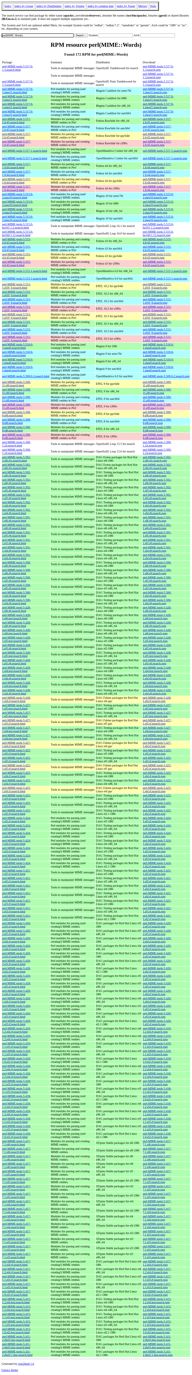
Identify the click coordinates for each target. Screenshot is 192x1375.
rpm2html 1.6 (26, 1363)
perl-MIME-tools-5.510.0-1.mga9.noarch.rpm (158, 346)
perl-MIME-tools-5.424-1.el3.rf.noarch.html (16, 849)
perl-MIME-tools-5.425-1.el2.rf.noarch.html (16, 812)
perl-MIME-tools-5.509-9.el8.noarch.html (16, 414)
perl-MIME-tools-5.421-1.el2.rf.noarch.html (16, 917)
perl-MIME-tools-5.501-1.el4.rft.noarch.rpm (157, 549)
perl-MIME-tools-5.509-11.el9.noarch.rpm (157, 383)
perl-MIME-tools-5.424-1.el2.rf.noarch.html (16, 864)
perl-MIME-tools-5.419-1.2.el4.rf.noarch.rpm (157, 1030)
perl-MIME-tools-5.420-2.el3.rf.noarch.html (16, 955)
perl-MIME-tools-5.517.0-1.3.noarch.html (17, 68)
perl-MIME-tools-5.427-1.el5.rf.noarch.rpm (157, 722)
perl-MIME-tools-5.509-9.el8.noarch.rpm (157, 414)
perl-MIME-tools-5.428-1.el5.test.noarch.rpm (157, 639)
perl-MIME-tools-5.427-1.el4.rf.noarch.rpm (157, 744)
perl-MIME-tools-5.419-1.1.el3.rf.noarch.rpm (157, 1045)
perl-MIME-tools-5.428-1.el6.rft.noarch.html (16, 609)
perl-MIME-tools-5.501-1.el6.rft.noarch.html (16, 519)
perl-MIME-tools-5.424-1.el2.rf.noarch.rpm (157, 864)
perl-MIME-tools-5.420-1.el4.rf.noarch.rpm (157, 992)
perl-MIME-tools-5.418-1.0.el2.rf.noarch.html (16, 1135)
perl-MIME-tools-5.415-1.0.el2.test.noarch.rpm (157, 1330)
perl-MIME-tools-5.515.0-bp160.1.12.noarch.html (17, 233)
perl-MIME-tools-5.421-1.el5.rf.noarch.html (16, 872)
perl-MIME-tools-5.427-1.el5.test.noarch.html (16, 707)
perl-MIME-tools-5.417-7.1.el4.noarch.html (16, 1203)
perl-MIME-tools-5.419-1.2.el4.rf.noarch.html (16, 1030)
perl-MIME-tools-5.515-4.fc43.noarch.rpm (157, 241)
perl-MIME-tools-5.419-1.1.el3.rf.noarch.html (16, 1045)
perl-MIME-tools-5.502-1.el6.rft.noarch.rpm (157, 474)
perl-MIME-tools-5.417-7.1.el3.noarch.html (16, 1233)
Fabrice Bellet (10, 1370)
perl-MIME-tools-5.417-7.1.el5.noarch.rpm (157, 1173)
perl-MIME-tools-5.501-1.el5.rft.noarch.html (16, 534)
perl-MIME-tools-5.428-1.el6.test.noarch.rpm (157, 616)
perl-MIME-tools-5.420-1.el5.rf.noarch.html (16, 977)
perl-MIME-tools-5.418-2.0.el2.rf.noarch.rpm (157, 1097)
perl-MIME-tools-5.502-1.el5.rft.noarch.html (16, 489)
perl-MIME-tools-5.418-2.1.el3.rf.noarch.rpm (157, 1082)
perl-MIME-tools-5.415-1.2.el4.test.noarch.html (16, 1300)
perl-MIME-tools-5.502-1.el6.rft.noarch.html (16, 474)
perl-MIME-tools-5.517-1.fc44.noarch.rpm (157, 166)
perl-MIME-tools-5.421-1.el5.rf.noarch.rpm (157, 872)
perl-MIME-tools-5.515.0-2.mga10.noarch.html (17, 196)
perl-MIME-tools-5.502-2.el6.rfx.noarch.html (16, 459)
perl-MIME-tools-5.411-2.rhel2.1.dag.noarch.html (17, 1353)
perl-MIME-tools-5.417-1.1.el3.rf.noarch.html (16, 1278)
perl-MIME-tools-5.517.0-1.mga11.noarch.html (17, 90)
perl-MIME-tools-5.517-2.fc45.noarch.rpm (157, 120)
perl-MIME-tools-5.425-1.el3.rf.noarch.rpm (157, 797)
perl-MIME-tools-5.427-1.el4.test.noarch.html (16, 729)
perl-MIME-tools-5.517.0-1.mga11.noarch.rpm (158, 90)
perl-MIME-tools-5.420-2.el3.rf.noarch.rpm (157, 955)
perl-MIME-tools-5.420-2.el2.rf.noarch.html (16, 970)
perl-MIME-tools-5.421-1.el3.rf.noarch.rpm (157, 902)
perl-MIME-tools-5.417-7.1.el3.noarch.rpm (157, 1233)
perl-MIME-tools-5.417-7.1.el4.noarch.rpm (157, 1203)
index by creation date (101, 6)
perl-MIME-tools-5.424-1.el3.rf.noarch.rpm (157, 849)
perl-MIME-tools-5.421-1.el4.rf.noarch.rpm (157, 887)
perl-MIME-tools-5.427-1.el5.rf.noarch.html (16, 722)
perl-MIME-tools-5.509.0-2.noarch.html (25, 376)
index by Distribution (49, 6)
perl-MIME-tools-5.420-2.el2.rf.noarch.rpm (157, 970)
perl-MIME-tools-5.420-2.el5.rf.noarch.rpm (157, 925)
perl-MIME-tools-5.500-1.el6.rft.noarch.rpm (157, 564)
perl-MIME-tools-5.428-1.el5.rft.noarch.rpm (157, 647)
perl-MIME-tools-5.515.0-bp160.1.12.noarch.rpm (158, 233)
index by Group (23, 6)
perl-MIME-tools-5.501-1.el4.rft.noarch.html (16, 549)
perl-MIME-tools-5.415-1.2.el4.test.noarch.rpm (157, 1300)
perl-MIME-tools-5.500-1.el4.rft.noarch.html (16, 594)
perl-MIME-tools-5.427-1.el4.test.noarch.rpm (157, 729)
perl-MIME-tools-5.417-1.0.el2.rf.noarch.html (16, 1293)
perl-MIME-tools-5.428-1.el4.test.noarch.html (16, 669)
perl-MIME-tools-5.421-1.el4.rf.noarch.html (16, 887)
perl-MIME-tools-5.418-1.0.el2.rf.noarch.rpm (157, 1135)
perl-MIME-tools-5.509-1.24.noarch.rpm (157, 444)
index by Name (126, 6)
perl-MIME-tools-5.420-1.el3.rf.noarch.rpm (157, 1007)
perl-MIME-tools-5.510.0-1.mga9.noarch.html (17, 346)
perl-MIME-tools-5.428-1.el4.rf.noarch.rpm (157, 699)
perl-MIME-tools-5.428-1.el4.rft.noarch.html (16, 677)
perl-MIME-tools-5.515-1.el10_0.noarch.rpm (157, 286)
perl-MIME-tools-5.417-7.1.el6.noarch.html (16, 1143)
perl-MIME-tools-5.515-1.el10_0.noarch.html (16, 286)
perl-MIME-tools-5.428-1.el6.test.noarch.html (16, 616)
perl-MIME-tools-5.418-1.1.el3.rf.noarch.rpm (157, 1120)
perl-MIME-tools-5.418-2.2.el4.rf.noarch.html (16, 1067)
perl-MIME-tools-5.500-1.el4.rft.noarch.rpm (157, 594)
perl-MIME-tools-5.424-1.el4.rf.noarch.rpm (157, 834)
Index (7, 6)
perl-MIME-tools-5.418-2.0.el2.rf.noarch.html (16, 1097)
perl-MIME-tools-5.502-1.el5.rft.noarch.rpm (157, 489)
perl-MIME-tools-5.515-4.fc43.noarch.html (16, 241)
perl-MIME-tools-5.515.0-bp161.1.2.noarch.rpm (158, 226)
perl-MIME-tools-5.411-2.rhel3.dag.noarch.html (16, 1338)
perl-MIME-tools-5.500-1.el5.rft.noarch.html (16, 579)
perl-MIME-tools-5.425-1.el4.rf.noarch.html (16, 774)
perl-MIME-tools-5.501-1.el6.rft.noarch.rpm (157, 519)
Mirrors (142, 6)
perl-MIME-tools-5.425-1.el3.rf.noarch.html (16, 797)
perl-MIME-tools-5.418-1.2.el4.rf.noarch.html (16, 1105)
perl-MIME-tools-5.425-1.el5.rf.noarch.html (16, 752)
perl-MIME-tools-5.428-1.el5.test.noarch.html (16, 639)
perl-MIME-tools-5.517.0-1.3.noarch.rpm (158, 68)
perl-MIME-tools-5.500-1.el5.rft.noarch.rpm (157, 579)
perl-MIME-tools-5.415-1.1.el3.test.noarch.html (16, 1315)
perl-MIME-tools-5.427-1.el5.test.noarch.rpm (157, 707)
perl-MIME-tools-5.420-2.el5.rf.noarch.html (16, 925)
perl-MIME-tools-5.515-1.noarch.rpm (165, 271)
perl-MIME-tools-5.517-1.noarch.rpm (165, 150)
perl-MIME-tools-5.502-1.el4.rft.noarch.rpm (157, 504)
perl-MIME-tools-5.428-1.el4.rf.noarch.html (16, 699)
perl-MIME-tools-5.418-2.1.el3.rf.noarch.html (16, 1082)
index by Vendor (74, 6)
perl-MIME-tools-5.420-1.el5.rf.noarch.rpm (157, 977)
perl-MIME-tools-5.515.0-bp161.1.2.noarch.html (17, 226)
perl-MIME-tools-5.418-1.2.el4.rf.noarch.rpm (157, 1105)
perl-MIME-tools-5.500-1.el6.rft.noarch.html (16, 564)
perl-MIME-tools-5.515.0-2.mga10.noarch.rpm (158, 196)
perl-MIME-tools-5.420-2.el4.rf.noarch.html (16, 940)
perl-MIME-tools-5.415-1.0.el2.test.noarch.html (16, 1330)
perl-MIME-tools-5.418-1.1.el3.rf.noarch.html (16, 1120)
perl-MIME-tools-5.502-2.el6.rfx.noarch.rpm (157, 459)
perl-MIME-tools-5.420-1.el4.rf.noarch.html (16, 992)
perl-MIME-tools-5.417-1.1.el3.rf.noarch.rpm (157, 1278)
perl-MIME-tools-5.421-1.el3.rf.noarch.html (16, 902)
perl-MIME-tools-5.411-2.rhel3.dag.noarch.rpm (157, 1338)
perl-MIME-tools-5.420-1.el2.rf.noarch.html (16, 1022)
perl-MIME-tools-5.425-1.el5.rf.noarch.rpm (157, 752)
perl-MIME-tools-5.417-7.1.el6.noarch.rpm (157, 1143)
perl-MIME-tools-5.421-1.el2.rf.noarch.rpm (157, 917)
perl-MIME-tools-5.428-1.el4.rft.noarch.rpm (157, 677)
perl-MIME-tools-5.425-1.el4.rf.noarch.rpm (157, 774)
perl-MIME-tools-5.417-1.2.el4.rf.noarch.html (16, 1263)
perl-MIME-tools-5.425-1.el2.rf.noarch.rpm (157, 812)
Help (153, 6)
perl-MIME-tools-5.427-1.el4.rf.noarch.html (16, 744)
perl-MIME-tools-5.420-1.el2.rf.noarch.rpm (157, 1022)
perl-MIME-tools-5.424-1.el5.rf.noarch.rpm (157, 819)
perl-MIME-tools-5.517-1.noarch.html (24, 150)
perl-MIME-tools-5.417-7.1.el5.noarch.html (16, 1173)
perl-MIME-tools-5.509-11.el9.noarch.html (16, 383)
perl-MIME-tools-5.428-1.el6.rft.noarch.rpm (157, 609)
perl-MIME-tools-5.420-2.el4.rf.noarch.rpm (157, 940)
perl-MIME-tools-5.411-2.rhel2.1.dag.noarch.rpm (157, 1353)
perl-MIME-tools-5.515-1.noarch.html (24, 271)
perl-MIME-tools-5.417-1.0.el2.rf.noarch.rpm (157, 1293)
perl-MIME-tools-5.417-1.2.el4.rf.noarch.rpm (157, 1263)
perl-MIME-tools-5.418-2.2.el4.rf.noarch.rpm (157, 1067)
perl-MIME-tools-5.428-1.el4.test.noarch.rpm (157, 669)
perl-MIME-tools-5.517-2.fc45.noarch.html (16, 120)
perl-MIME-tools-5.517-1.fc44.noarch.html (16, 166)
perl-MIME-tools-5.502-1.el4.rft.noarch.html (16, 504)
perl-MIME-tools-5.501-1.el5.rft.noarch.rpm (157, 534)
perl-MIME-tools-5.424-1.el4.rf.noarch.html (16, 834)
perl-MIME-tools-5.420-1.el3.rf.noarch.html (16, 1007)
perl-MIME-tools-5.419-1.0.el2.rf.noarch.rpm (157, 1060)
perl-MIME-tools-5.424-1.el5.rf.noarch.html (16, 819)
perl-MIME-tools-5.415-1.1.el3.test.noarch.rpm (157, 1315)
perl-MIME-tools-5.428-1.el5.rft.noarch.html (16, 647)
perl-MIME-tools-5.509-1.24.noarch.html (16, 444)
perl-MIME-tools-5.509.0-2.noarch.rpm (166, 376)
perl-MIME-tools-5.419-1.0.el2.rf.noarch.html (16, 1060)
